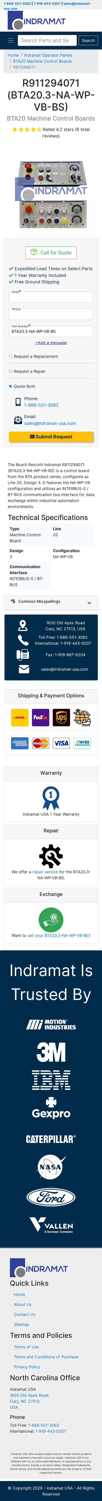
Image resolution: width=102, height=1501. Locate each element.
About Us (22, 1304)
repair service (45, 871)
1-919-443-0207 (47, 3)
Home (13, 55)
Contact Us (24, 1314)
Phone (16, 309)
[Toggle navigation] (11, 40)
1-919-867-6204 (70, 654)
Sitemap (21, 1324)
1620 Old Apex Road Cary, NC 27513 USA (29, 1401)
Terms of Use (26, 1346)
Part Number (20, 326)
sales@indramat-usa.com (50, 423)
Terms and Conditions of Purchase (46, 1356)
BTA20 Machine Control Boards (42, 61)
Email (15, 292)
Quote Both (24, 386)
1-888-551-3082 (17, 3)
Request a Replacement (36, 356)
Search (88, 40)
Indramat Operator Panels (48, 55)
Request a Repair (30, 371)
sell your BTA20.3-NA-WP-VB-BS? (59, 935)
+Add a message (51, 342)
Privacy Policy (27, 1366)
